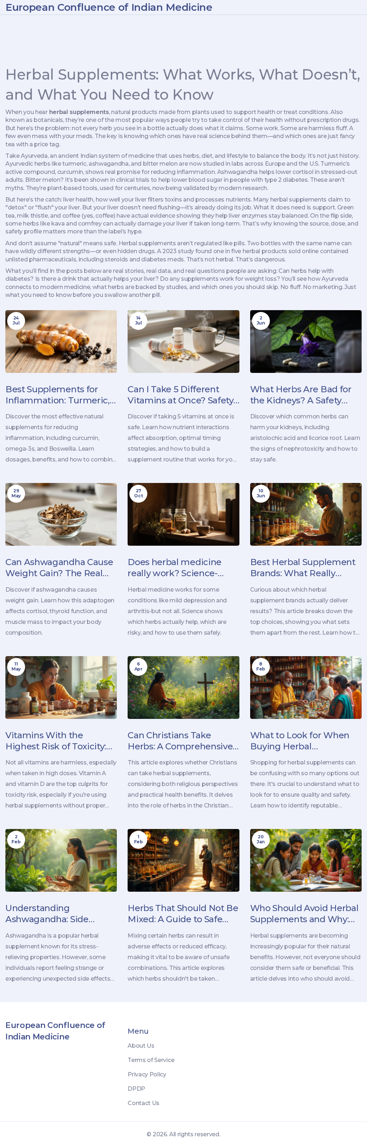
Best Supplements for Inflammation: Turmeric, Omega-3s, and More (57, 395)
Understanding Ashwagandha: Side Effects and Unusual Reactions (47, 914)
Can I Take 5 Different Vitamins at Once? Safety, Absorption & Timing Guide (181, 395)
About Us (141, 1045)
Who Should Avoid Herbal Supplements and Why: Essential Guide (304, 914)
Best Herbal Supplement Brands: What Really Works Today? (303, 568)
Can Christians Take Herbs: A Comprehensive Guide (180, 741)
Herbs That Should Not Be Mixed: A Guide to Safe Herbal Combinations (183, 914)
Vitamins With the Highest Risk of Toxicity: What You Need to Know (57, 741)
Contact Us (143, 1103)
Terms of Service (151, 1060)
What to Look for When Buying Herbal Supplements (299, 741)
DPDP (136, 1088)
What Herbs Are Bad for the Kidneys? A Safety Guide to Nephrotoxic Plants (301, 395)
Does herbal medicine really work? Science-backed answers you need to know (183, 568)
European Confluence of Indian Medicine (109, 7)
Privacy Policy (147, 1074)
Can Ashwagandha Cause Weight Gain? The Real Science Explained (59, 568)
